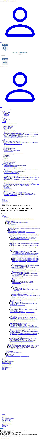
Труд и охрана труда (7, 128)
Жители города (6, 115)
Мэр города (6, 118)
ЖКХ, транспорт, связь (8, 160)
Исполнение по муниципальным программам (12, 150)
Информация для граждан (6, 164)
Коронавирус (6, 187)
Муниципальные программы (9, 124)
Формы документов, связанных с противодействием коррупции (15, 192)
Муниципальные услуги (6, 420)
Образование (6, 155)
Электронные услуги (7, 139)
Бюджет (5, 143)
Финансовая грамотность (8, 151)
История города (7, 112)
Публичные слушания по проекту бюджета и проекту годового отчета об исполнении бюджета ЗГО (21, 142)
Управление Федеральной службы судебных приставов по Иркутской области (17, 185)
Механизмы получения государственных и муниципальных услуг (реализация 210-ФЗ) (18, 183)
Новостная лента (5, 425)
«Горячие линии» (7, 182)
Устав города (6, 114)
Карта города (6, 113)
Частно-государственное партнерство (10, 125)
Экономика (4, 122)
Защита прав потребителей (8, 131)
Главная (3, 199)
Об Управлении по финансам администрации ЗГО (12, 141)
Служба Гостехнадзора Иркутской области (11, 172)
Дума (5, 120)
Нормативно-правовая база (8, 147)
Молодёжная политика (8, 153)
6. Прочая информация (6, 202)
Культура (5, 157)
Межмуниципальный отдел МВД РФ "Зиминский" (12, 168)
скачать (1, 212)
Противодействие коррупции (7, 421)
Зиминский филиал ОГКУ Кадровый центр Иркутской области (14, 171)
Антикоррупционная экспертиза (9, 190)
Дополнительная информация (7, 424)
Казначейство (6, 145)
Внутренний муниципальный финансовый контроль (13, 144)
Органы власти (4, 117)
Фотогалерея (6, 116)
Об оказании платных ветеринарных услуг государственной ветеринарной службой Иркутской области (21, 184)
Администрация (7, 119)
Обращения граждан (5, 422)
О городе (3, 111)
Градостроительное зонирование (9, 162)
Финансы (4, 140)
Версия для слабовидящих (5, 1)
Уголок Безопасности (7, 188)
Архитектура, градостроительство (10, 161)
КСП (5, 121)
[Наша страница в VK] (1, 437)
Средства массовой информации (9, 159)
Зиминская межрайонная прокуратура (10, 166)
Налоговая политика (7, 146)
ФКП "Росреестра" (7, 186)
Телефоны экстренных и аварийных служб (11, 173)
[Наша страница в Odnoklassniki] (0, 437)
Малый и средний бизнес (8, 126)
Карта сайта (4, 426)
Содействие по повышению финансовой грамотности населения (15, 165)
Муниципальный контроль (8, 163)
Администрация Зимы (4, 66)
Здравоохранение (7, 156)
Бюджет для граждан (7, 149)
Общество (6, 158)
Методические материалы (8, 191)
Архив (3, 203)
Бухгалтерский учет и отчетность (9, 148)
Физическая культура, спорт (9, 154)
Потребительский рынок (8, 127)
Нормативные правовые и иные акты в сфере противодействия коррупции (16, 189)
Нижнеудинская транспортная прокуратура (11, 167)
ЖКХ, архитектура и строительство (8, 418)
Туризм (5, 129)
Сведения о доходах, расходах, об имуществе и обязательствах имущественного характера (19, 193)
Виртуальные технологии (10, 438)
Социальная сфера (5, 417)
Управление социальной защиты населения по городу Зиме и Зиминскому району (18, 181)
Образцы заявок (5, 204)
